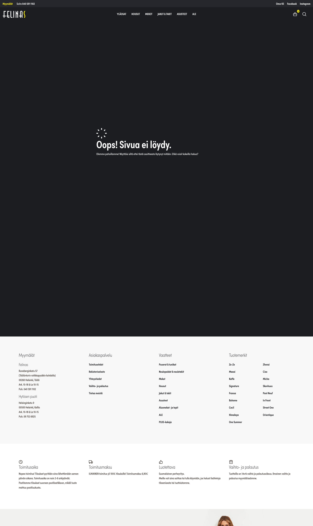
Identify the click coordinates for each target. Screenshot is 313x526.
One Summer (235, 422)
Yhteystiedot (95, 379)
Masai (232, 371)
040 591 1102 (28, 4)
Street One (268, 407)
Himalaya (234, 414)
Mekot (148, 14)
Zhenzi (266, 364)
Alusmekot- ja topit (168, 407)
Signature (234, 386)
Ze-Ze (232, 364)
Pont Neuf (268, 393)
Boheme (233, 400)
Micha (266, 379)
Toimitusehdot (96, 364)
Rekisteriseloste (97, 371)
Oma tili (280, 4)
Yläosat (121, 14)
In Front (267, 400)
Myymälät (8, 4)
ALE (194, 14)
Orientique (268, 414)
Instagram (305, 4)
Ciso (265, 371)
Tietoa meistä (96, 393)
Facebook (292, 4)
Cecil (231, 407)
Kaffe (231, 379)
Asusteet (182, 14)
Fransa (232, 393)
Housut (135, 14)
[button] (296, 14)
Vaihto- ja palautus (98, 386)
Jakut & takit (165, 14)
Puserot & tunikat (167, 364)
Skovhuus (268, 386)
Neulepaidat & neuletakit (171, 371)
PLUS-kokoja (165, 422)
